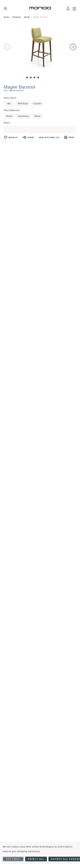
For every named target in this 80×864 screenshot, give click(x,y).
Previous (7, 47)
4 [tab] (38, 77)
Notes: (7, 122)
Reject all (36, 859)
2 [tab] (31, 77)
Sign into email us (49, 137)
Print (71, 137)
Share (30, 137)
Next (73, 47)
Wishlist (13, 137)
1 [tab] (27, 77)
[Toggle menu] (8, 8)
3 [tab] (34, 77)
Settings (13, 859)
